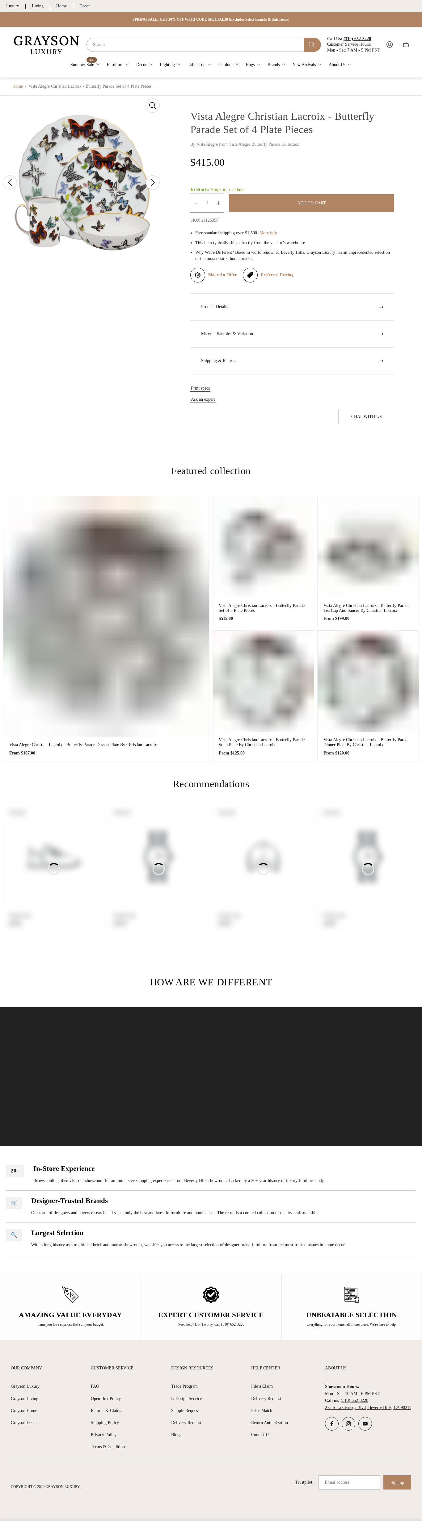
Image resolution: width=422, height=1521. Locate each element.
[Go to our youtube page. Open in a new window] (365, 1424)
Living (38, 6)
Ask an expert (203, 399)
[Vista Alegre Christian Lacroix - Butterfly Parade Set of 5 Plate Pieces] (263, 546)
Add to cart (311, 203)
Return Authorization (269, 1422)
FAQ (95, 1386)
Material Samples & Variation (227, 334)
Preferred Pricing (277, 275)
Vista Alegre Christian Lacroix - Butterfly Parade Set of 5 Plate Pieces (262, 608)
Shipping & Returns (218, 360)
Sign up (397, 1482)
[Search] (312, 44)
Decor (84, 6)
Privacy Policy (103, 1434)
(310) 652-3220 (354, 1400)
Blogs (176, 1434)
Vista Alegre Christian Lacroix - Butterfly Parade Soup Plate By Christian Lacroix (262, 742)
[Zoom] (152, 105)
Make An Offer (222, 275)
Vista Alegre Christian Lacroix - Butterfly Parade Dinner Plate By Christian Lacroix (366, 742)
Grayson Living (24, 1398)
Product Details (214, 306)
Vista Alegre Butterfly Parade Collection (264, 144)
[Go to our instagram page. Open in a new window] (348, 1424)
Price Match (261, 1410)
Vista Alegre (207, 144)
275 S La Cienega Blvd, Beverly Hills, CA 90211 (368, 1407)
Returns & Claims (106, 1410)
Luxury (12, 6)
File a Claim (262, 1386)
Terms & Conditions (108, 1446)
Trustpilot (303, 1482)
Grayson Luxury (25, 1386)
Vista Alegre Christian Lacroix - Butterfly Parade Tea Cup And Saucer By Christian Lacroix (366, 608)
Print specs (200, 388)
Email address (337, 1482)
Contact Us (260, 1434)
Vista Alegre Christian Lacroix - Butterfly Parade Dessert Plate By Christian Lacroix (83, 744)
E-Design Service (186, 1398)
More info (268, 233)
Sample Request (185, 1410)
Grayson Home (24, 1410)
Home (61, 6)
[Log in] (389, 44)
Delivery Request (186, 1422)
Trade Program (184, 1386)
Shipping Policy (105, 1422)
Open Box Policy (106, 1398)
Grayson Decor (24, 1422)
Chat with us (366, 416)
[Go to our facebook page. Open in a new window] (332, 1424)
